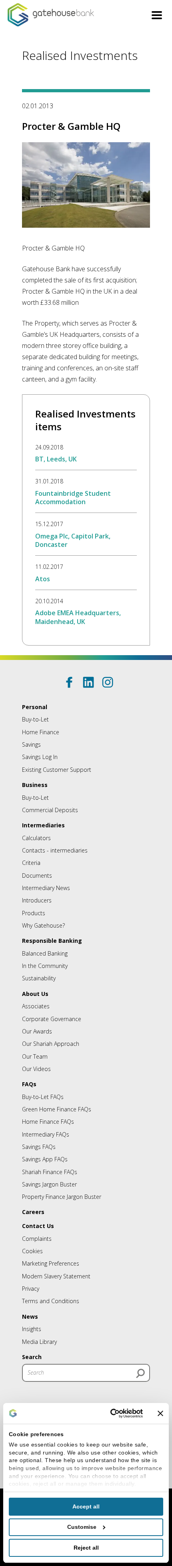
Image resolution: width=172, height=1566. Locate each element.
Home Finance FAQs (48, 1121)
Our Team (35, 1056)
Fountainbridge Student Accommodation (73, 497)
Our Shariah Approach (50, 1043)
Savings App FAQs (45, 1159)
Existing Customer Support (56, 769)
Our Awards (37, 1031)
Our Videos (36, 1069)
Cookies (32, 1251)
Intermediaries (43, 825)
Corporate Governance (51, 1019)
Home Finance (40, 732)
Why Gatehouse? (43, 925)
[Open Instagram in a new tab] (107, 682)
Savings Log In (40, 757)
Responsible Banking (52, 940)
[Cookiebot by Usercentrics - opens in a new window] (108, 1413)
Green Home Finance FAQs (56, 1109)
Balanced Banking (45, 953)
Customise (81, 1527)
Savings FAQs (39, 1147)
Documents (37, 875)
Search (32, 1357)
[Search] (140, 1373)
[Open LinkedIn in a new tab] (88, 682)
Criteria (31, 862)
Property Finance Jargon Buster (61, 1196)
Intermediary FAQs (45, 1134)
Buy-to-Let (35, 719)
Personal (34, 707)
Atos (42, 578)
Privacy (30, 1288)
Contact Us (38, 1226)
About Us (35, 994)
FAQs (29, 1084)
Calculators (36, 838)
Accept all (86, 1506)
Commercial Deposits (50, 810)
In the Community (45, 966)
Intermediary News (46, 888)
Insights (31, 1329)
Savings (31, 744)
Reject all (86, 1547)
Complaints (37, 1238)
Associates (36, 1006)
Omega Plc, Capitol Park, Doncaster (72, 540)
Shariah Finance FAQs (49, 1172)
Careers (33, 1212)
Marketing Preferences (50, 1263)
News (30, 1316)
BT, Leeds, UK (56, 459)
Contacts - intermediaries (55, 850)
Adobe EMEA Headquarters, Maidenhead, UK (78, 617)
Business (35, 785)
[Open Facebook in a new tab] (69, 682)
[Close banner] (160, 1413)
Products (33, 913)
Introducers (37, 900)
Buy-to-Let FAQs (43, 1097)
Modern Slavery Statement (56, 1276)
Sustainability (39, 978)
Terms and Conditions (50, 1301)
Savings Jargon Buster (49, 1184)
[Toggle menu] (157, 16)
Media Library (39, 1341)
